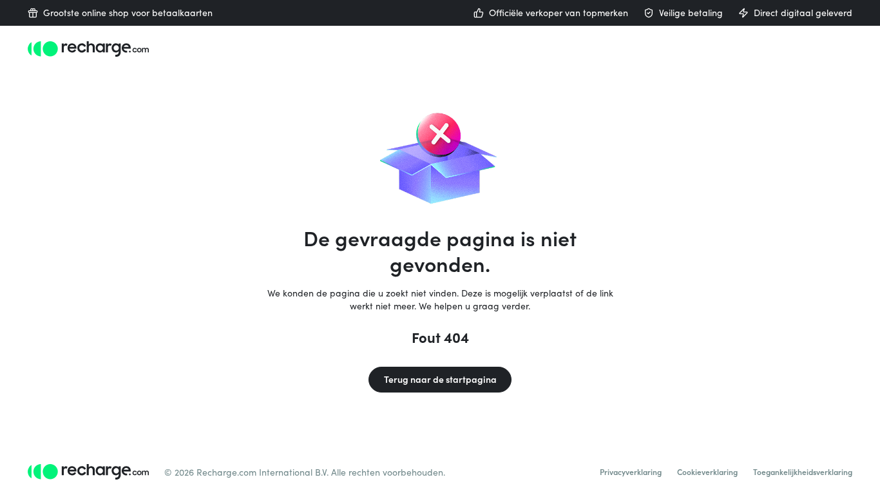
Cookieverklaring (707, 472)
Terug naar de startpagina (440, 379)
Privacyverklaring (631, 472)
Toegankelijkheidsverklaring (802, 472)
